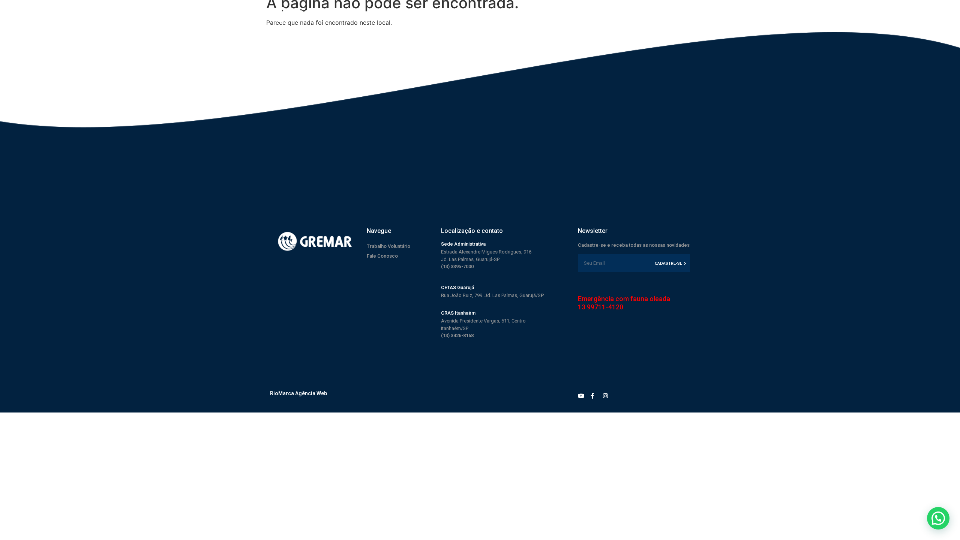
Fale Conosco (382, 256)
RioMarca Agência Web (298, 393)
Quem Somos (377, 14)
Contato (577, 14)
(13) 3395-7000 (457, 266)
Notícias (551, 14)
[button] (938, 518)
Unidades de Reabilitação (435, 14)
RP (492, 295)
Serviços (518, 14)
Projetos (483, 14)
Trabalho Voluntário (388, 246)
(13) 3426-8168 (457, 335)
